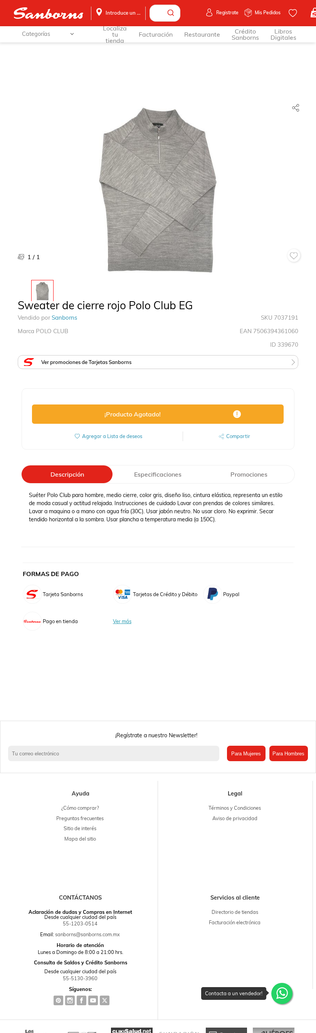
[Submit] (171, 13)
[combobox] (165, 13)
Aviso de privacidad (234, 818)
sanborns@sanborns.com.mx (87, 934)
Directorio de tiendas (235, 912)
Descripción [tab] (67, 474)
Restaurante (202, 34)
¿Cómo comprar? (80, 808)
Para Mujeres (246, 754)
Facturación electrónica (235, 922)
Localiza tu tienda (115, 34)
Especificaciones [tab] (158, 474)
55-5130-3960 (80, 978)
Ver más (122, 621)
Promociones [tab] (248, 474)
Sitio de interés (80, 828)
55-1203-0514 (80, 923)
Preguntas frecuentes (80, 818)
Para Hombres (288, 754)
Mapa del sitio (80, 839)
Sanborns (64, 317)
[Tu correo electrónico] (115, 753)
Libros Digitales (283, 34)
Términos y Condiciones (234, 808)
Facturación (156, 34)
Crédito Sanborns (245, 34)
